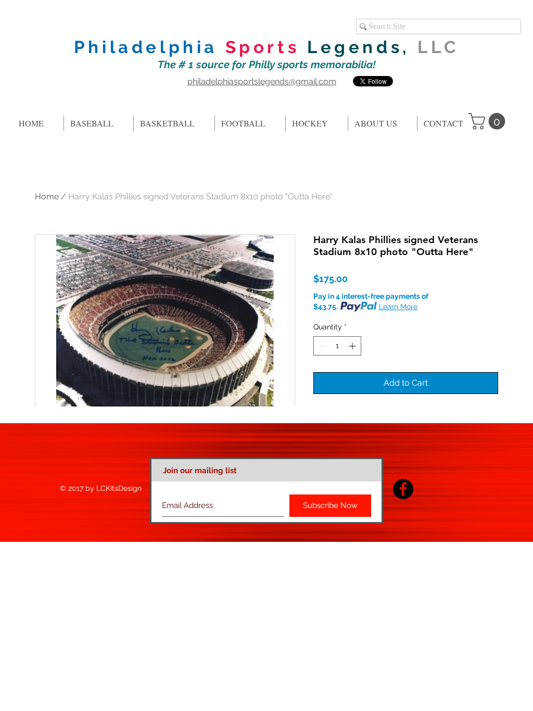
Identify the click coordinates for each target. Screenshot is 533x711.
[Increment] (353, 346)
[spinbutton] (337, 346)
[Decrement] (321, 346)
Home (47, 196)
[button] (488, 121)
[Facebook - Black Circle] (403, 489)
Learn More (398, 306)
